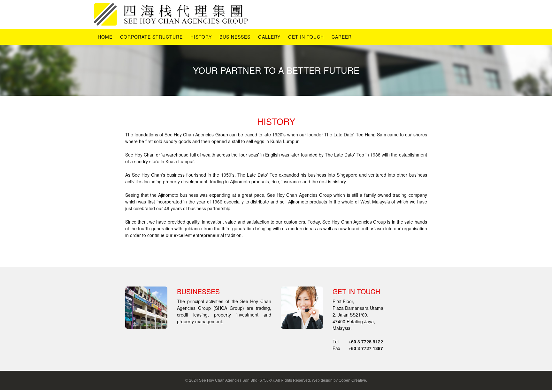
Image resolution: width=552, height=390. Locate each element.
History (201, 37)
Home (105, 37)
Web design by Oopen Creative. (339, 380)
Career (342, 37)
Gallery (269, 37)
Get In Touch (306, 37)
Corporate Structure (151, 37)
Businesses (234, 37)
